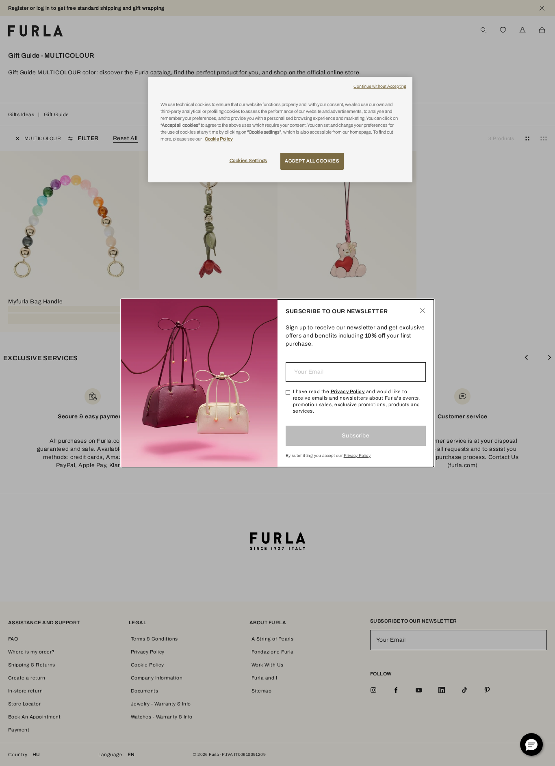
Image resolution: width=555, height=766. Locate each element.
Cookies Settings (248, 160)
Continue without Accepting (379, 86)
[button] (531, 744)
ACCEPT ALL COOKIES (312, 160)
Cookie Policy (219, 138)
